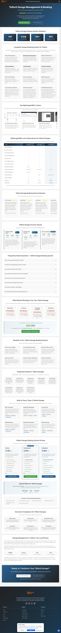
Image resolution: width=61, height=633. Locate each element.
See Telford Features (37, 22)
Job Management (27, 66)
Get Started (5, 611)
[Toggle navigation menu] (59, 1)
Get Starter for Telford (12, 476)
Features (4, 620)
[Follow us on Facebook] (26, 603)
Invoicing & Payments (46, 66)
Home (4, 609)
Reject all (22, 630)
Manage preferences (39, 630)
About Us (42, 609)
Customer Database (9, 66)
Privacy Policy (24, 611)
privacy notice (36, 628)
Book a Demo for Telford (38, 575)
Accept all (31, 630)
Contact (42, 611)
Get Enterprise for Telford (48, 476)
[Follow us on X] (32, 603)
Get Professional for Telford (30, 476)
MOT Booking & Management (29, 55)
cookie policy (30, 628)
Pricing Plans (24, 609)
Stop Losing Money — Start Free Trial (30, 331)
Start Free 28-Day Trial (24, 22)
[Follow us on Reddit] (29, 603)
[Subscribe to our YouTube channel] (34, 603)
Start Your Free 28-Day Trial (23, 575)
